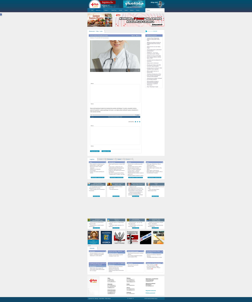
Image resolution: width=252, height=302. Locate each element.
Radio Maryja (108, 298)
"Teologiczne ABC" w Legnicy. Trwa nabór (117, 174)
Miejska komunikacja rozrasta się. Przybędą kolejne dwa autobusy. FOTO (154, 43)
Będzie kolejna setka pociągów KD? (96, 268)
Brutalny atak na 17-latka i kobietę (96, 165)
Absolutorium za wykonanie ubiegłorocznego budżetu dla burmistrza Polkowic (116, 270)
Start (92, 10)
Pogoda (126, 10)
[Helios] (145, 237)
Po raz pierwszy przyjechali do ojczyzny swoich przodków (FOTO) (135, 256)
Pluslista (137, 10)
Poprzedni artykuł (94, 151)
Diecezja (96, 298)
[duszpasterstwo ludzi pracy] (132, 237)
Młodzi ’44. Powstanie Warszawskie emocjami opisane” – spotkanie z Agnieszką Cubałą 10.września (134, 170)
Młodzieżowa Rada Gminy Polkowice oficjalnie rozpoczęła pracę (116, 267)
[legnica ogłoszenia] (106, 237)
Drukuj (134, 35)
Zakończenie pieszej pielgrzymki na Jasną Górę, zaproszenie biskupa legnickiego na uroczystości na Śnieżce (135, 193)
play (91, 115)
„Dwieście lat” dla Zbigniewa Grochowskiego (95, 169)
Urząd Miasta (102, 298)
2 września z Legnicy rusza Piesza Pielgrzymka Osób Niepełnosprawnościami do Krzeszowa (117, 170)
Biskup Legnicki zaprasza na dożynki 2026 (153, 71)
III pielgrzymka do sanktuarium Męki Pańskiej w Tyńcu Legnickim (154, 68)
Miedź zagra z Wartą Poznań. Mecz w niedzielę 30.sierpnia (154, 164)
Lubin (101, 31)
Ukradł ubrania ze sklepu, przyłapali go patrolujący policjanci (154, 79)
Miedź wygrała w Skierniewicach (153, 170)
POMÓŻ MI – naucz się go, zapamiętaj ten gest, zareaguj (153, 53)
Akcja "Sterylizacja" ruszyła (152, 86)
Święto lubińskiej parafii (151, 265)
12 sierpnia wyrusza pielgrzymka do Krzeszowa (154, 60)
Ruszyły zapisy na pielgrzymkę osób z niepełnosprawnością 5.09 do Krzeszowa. (116, 167)
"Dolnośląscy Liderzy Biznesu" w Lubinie (154, 257)
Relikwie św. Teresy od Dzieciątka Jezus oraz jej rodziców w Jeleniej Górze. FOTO (154, 57)
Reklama (131, 10)
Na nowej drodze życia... (114, 189)
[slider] (100, 20)
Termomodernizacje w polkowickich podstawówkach (154, 50)
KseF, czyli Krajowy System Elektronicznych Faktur (153, 190)
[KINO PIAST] (158, 237)
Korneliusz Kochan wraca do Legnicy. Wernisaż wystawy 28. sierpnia (135, 167)
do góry (130, 298)
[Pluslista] (134, 4)
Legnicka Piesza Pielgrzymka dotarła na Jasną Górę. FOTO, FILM (153, 39)
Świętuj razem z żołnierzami (153, 63)
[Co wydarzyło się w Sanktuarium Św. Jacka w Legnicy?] (93, 237)
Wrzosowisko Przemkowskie (133, 265)
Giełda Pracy (113, 10)
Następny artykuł (106, 151)
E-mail (138, 35)
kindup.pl (155, 298)
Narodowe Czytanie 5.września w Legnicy (135, 175)
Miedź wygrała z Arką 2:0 (151, 166)
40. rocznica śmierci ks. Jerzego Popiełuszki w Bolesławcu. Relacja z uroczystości (153, 267)
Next (114, 20)
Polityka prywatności (150, 293)
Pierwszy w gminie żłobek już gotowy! (116, 254)
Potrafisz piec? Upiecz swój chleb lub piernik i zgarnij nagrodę (154, 65)
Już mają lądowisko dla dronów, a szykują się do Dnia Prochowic (96, 187)
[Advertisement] (115, 93)
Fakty (97, 31)
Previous (85, 20)
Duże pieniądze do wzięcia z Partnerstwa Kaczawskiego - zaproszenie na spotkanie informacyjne (153, 83)
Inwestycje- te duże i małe (114, 256)
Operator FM (91, 298)
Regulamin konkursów (151, 290)
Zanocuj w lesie (131, 266)
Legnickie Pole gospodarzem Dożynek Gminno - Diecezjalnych (155, 223)
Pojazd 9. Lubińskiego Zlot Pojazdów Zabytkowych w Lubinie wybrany (97, 255)
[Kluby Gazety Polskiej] (119, 237)
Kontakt (120, 10)
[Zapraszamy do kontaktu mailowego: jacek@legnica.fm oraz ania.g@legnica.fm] (140, 20)
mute (135, 115)
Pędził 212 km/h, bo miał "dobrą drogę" (153, 47)
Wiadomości (98, 10)
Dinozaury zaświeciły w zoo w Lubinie (97, 253)
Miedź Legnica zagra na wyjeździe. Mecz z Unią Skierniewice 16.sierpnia (155, 172)
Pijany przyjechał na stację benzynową (97, 164)
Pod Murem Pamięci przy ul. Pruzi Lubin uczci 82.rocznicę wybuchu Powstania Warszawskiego (154, 75)
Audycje (105, 10)
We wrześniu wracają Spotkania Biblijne (116, 173)
